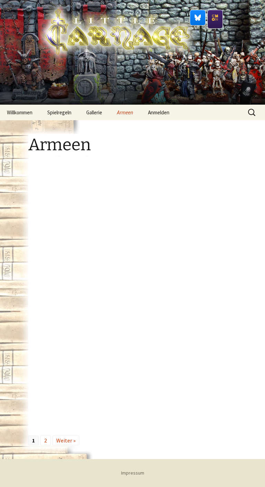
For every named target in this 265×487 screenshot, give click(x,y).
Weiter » (66, 440)
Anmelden (158, 112)
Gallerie (94, 112)
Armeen (125, 112)
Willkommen (19, 112)
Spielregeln (59, 112)
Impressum (132, 473)
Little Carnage (117, 72)
